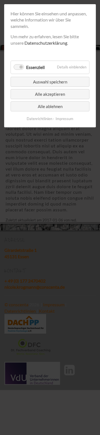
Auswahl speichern (50, 81)
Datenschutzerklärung (45, 43)
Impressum (64, 118)
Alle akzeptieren (50, 94)
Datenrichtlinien (39, 118)
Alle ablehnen (50, 106)
